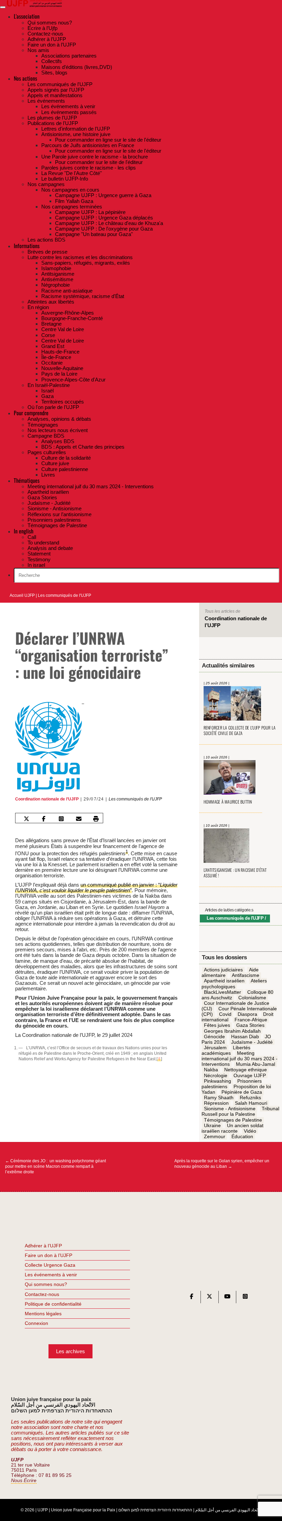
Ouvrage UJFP (250, 1075)
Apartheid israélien (224, 981)
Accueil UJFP (22, 595)
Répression (216, 1103)
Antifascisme (245, 975)
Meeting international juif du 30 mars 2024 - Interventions (240, 1058)
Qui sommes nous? (46, 1284)
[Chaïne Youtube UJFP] (227, 1298)
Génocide (214, 1036)
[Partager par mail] (78, 818)
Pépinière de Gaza (241, 1092)
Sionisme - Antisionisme (230, 1109)
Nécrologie (215, 1075)
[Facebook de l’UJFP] (191, 1298)
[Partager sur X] (26, 818)
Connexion (36, 1323)
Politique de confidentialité (53, 1304)
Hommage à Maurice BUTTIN (228, 801)
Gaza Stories (250, 1025)
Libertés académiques (226, 1050)
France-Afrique (251, 1020)
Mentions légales (43, 1313)
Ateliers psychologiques (234, 983)
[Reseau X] (209, 1298)
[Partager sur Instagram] (61, 818)
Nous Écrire (23, 1480)
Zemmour (214, 1136)
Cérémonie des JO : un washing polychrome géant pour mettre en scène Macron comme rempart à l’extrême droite (55, 1166)
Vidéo (250, 1131)
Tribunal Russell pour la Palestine (240, 1111)
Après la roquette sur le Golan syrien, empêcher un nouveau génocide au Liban (221, 1163)
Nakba (211, 1070)
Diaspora (247, 1014)
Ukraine (212, 1125)
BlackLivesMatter (222, 992)
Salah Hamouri (251, 1103)
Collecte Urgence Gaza (50, 1265)
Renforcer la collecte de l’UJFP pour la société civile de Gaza (240, 730)
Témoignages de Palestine (233, 1120)
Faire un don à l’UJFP (48, 1255)
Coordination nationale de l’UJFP (47, 799)
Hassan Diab (245, 1036)
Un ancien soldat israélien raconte (232, 1128)
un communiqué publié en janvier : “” (96, 887)
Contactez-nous (42, 1294)
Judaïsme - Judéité (252, 1042)
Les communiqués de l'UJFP (64, 595)
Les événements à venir (51, 1274)
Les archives (70, 1351)
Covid (225, 1014)
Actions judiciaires (223, 969)
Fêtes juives (217, 1025)
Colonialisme (252, 997)
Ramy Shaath (219, 1097)
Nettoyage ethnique (245, 1070)
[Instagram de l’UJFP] (245, 1298)
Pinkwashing (217, 1081)
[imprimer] (95, 818)
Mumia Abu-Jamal (255, 1064)
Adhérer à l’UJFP (43, 1245)
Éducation (242, 1136)
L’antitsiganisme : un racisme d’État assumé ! (235, 873)
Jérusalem (215, 1047)
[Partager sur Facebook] (43, 818)
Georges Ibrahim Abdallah (232, 1031)
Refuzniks (250, 1097)
